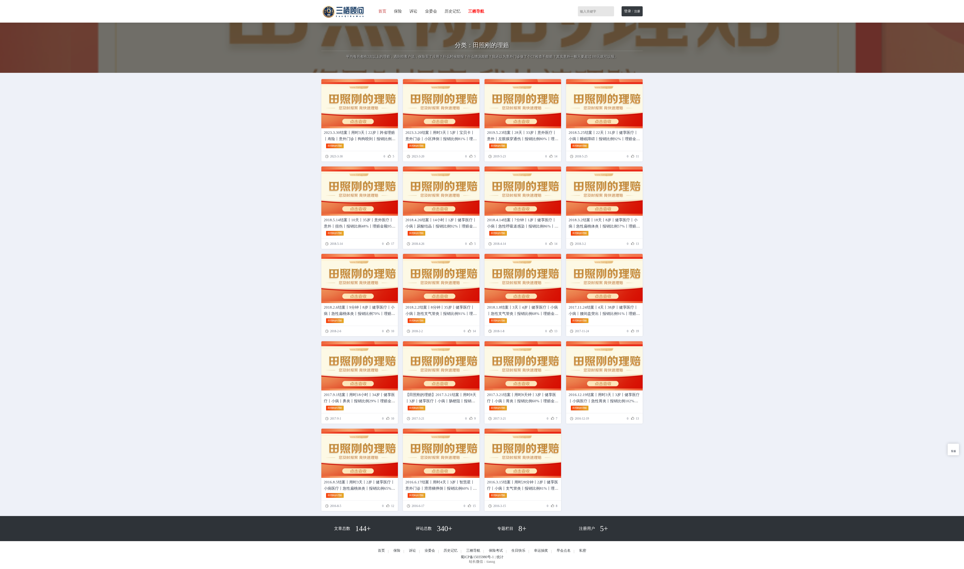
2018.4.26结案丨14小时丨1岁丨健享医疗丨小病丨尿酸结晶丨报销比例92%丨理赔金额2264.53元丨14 (441, 226)
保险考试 (496, 550)
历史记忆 (453, 11)
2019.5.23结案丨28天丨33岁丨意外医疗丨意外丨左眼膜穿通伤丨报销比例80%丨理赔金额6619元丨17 (522, 139)
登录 (627, 11)
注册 (637, 11)
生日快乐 (518, 550)
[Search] (611, 11)
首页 (382, 11)
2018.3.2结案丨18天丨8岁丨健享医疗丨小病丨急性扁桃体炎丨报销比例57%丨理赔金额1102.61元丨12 (604, 226)
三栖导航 (473, 550)
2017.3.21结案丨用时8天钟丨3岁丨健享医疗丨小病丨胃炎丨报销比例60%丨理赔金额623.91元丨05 (522, 401)
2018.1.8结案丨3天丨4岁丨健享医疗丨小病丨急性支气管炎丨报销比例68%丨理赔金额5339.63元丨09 (522, 313)
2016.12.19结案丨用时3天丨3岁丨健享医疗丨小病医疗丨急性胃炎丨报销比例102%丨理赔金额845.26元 (604, 401)
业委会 (431, 11)
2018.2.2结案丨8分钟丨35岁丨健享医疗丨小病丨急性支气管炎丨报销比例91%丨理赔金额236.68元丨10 (441, 313)
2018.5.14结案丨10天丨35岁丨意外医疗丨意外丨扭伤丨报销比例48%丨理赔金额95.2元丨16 (359, 226)
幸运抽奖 (541, 550)
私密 (582, 550)
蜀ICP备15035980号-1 (477, 557)
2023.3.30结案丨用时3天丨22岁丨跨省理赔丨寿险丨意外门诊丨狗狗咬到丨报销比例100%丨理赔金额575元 (359, 139)
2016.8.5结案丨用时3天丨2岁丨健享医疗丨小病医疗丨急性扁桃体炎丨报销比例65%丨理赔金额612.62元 (359, 488)
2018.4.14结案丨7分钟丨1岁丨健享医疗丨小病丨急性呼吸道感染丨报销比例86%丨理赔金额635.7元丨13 (522, 226)
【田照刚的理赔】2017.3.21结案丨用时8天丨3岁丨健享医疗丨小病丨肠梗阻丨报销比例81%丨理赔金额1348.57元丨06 (440, 401)
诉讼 (413, 11)
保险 (398, 11)
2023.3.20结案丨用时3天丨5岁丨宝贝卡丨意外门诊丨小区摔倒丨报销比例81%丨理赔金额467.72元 (441, 139)
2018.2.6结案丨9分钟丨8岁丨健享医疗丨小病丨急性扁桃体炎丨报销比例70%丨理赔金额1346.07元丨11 (359, 313)
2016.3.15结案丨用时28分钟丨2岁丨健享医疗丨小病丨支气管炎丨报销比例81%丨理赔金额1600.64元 (522, 488)
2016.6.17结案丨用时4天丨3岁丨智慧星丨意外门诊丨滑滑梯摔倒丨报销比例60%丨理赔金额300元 (441, 488)
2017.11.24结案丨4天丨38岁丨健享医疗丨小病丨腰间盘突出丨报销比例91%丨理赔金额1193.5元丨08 (604, 313)
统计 (500, 557)
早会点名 (564, 550)
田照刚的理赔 (335, 145)
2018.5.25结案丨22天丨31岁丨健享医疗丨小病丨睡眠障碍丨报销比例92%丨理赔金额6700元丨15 (604, 139)
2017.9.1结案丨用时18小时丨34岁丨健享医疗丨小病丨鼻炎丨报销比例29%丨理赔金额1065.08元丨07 (359, 401)
